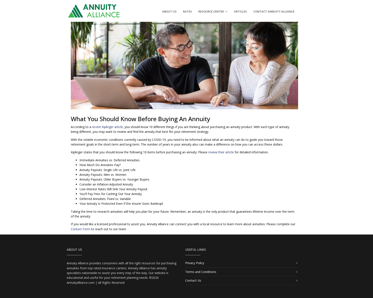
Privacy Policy (194, 263)
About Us (169, 11)
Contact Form (80, 229)
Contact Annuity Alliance (273, 11)
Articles (240, 11)
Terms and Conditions (200, 272)
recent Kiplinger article (107, 127)
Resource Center (211, 11)
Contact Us (193, 280)
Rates (187, 11)
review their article (221, 152)
